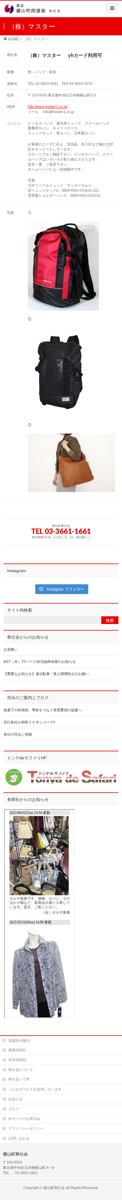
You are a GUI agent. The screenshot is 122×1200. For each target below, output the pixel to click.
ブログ (13, 1109)
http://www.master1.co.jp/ (48, 107)
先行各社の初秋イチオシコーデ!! (29, 722)
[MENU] (112, 8)
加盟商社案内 (19, 1041)
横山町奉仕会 (54, 1188)
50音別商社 (17, 1060)
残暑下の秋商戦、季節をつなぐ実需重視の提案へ (43, 710)
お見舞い (11, 649)
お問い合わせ (19, 1138)
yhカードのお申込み (24, 1119)
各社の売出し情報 (18, 734)
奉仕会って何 (19, 1079)
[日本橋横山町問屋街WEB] (34, 11)
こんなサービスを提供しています (35, 1089)
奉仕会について (20, 1070)
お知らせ (15, 1099)
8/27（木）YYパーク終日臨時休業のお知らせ (40, 662)
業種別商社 (17, 1050)
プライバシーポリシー (26, 1128)
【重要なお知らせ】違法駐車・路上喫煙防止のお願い (46, 674)
